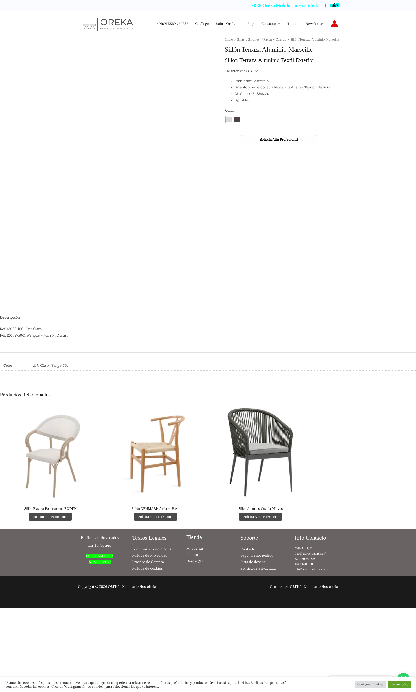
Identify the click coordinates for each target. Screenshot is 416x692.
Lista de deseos (252, 562)
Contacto (268, 23)
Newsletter (314, 23)
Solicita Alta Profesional (279, 139)
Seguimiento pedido (256, 555)
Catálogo (202, 23)
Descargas (194, 561)
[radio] (229, 119)
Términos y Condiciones (151, 549)
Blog (250, 23)
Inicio (229, 39)
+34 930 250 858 (305, 559)
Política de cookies (147, 568)
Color (229, 110)
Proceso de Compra (148, 562)
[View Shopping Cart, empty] (334, 5)
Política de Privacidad (149, 555)
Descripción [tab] (10, 317)
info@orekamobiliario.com (312, 569)
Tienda (293, 23)
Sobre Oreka (226, 23)
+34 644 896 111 (304, 564)
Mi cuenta (194, 548)
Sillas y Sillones (248, 39)
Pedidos (192, 554)
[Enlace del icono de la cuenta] (334, 23)
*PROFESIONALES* (172, 23)
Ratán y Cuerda (274, 39)
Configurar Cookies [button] (370, 684)
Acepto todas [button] (399, 684)
